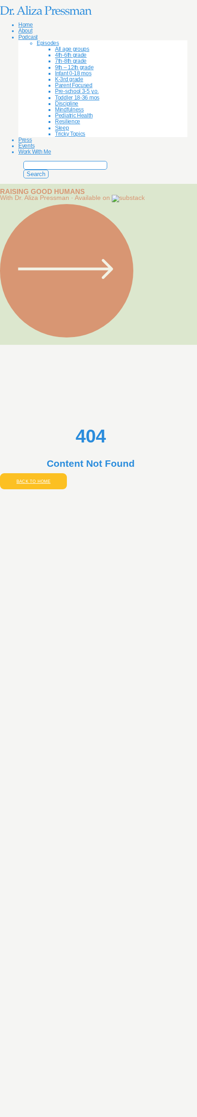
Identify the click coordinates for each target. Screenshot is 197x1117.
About (25, 31)
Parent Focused (74, 85)
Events (26, 146)
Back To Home (33, 481)
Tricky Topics (70, 134)
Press (25, 140)
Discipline (66, 103)
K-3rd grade (69, 79)
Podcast (28, 37)
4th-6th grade (71, 55)
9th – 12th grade (74, 67)
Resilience (67, 121)
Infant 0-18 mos (73, 73)
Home (25, 25)
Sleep (62, 128)
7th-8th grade (71, 61)
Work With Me (34, 152)
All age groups (72, 49)
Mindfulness (69, 109)
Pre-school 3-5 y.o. (76, 91)
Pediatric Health (74, 115)
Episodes (48, 43)
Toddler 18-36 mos (77, 97)
